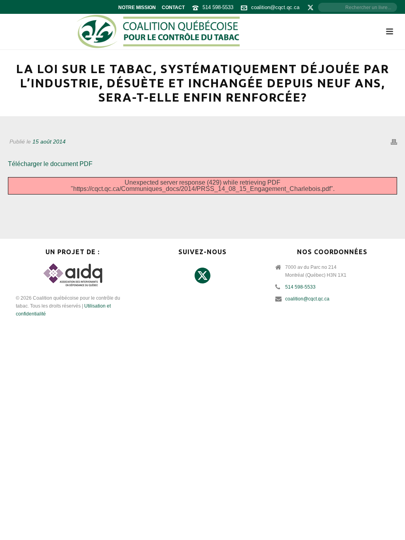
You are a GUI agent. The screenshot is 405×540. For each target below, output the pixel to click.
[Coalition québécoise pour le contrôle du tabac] (158, 31)
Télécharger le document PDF (50, 163)
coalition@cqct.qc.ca (275, 7)
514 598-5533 (217, 7)
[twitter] (202, 276)
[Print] (394, 141)
